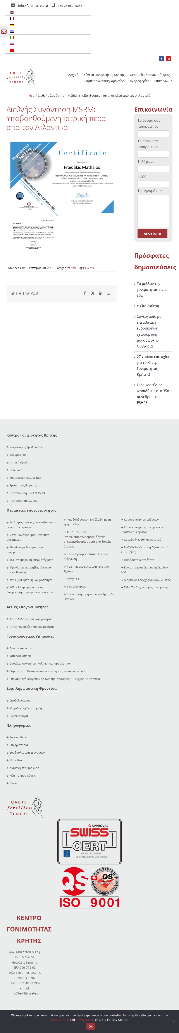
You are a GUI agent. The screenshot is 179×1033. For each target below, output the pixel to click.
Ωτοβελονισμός (20, 700)
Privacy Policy (85, 1019)
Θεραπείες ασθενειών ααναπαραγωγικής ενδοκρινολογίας (48, 671)
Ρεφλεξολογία (19, 716)
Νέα (73, 268)
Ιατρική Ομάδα (19, 462)
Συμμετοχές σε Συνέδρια (25, 478)
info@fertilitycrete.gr (33, 6)
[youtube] (168, 58)
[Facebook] (85, 293)
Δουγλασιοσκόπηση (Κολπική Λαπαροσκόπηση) (41, 663)
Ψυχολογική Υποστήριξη (26, 708)
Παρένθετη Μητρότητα (139, 560)
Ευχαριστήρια (19, 745)
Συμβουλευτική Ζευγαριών (27, 752)
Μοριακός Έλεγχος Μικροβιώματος (147, 580)
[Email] (108, 293)
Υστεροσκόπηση (20, 656)
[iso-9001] (89, 867)
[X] (93, 293)
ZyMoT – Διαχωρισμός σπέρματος (146, 587)
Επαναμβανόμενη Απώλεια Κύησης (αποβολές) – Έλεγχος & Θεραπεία (55, 679)
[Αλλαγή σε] (48, 12)
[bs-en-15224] (89, 820)
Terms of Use (60, 1019)
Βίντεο (14, 783)
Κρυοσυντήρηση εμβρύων (141, 519)
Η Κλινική (16, 470)
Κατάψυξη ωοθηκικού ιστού (143, 540)
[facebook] (161, 58)
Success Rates (19, 737)
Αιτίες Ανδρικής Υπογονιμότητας (31, 619)
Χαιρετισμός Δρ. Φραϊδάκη (27, 447)
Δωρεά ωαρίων (76, 586)
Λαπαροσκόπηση (21, 648)
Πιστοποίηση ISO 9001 (24, 501)
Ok (91, 1026)
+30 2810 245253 (70, 6)
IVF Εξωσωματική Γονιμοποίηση (31, 580)
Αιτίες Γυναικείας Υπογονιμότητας (32, 627)
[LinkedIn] (101, 293)
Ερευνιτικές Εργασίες (23, 485)
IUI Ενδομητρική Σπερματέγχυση (31, 560)
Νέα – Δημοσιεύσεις (23, 775)
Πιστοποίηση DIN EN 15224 (27, 493)
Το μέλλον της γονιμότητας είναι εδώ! (152, 289)
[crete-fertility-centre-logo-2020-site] (21, 71)
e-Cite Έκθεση (148, 305)
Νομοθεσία (17, 760)
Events (89, 268)
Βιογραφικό (18, 455)
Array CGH (73, 579)
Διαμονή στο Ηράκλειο (25, 768)
